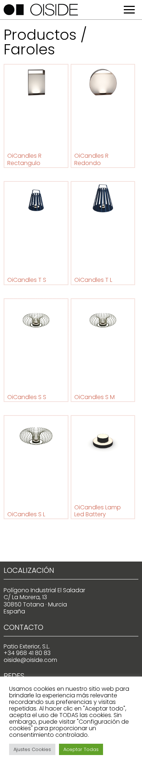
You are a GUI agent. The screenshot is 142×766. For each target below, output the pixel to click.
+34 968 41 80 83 (27, 653)
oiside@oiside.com (30, 660)
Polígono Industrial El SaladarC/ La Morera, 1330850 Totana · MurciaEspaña (44, 601)
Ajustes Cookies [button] (32, 749)
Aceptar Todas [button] (81, 749)
